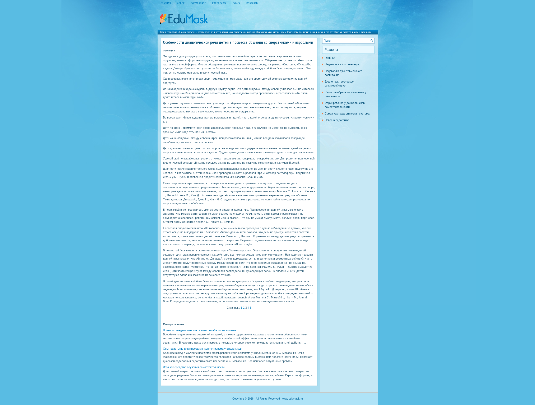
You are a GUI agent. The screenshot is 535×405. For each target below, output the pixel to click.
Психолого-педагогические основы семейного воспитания (199, 330)
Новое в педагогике (168, 32)
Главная (330, 57)
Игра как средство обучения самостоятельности (193, 367)
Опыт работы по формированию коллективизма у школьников (202, 348)
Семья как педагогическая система (347, 113)
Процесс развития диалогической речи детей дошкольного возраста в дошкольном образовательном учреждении (231, 32)
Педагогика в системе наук (342, 64)
